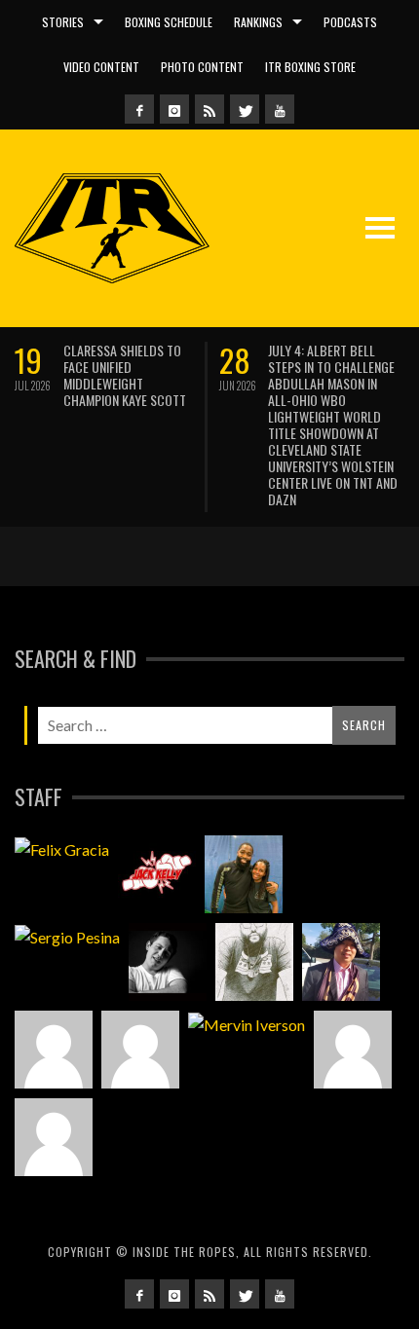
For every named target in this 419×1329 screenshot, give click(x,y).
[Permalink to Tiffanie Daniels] (244, 874)
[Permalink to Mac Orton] (353, 1050)
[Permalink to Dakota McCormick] (168, 962)
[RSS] (209, 109)
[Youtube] (279, 109)
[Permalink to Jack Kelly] (157, 874)
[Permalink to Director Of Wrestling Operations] (54, 1050)
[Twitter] (244, 109)
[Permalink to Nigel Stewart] (254, 962)
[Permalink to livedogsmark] (54, 1137)
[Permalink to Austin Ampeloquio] (140, 1050)
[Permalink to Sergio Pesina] (67, 936)
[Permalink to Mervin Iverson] (246, 1024)
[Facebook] (139, 109)
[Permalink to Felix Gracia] (62, 849)
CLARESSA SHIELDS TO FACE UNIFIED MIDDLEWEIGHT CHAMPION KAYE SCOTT (124, 375)
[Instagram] (174, 109)
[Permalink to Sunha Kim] (341, 962)
